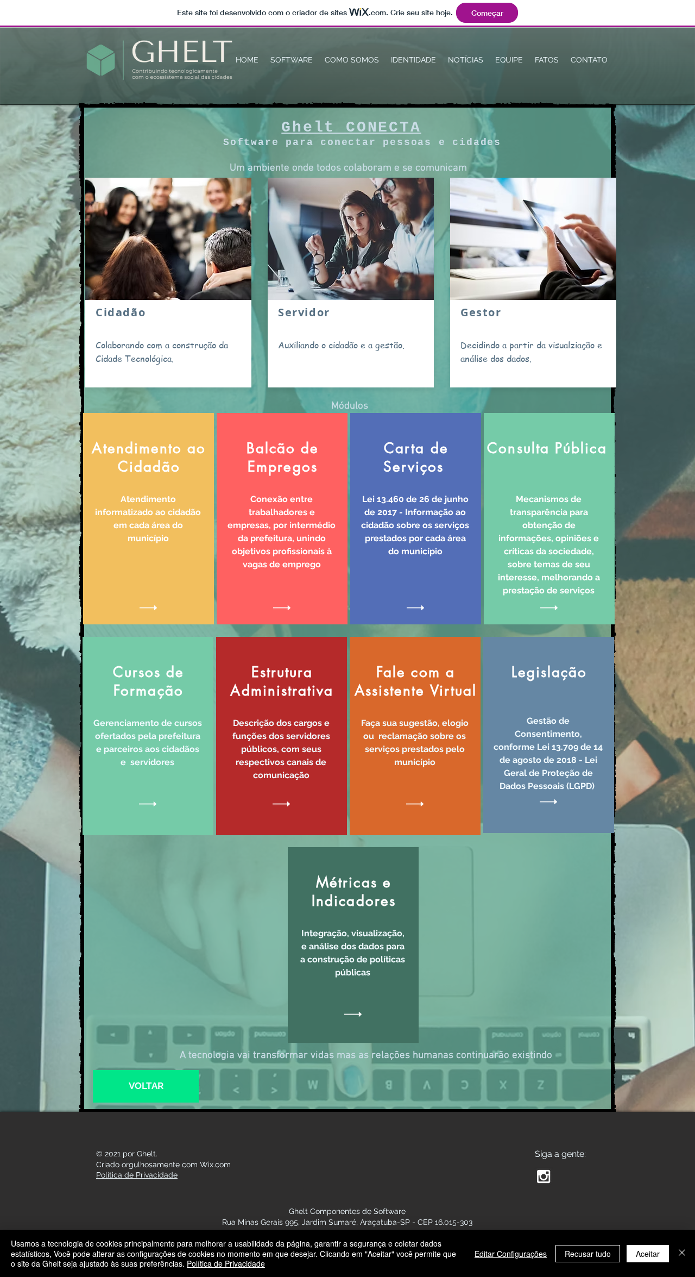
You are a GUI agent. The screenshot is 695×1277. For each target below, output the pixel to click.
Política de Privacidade (226, 1263)
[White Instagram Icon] (543, 1176)
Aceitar (648, 1253)
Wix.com (215, 1164)
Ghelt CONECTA (351, 127)
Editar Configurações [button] (511, 1253)
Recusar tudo (588, 1253)
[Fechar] (681, 1253)
